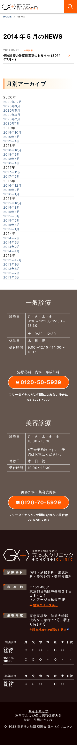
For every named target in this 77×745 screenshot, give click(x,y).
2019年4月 (11, 141)
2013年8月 (11, 269)
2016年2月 (11, 190)
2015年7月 (11, 212)
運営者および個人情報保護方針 (38, 715)
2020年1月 (11, 123)
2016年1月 (11, 194)
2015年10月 (12, 203)
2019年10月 (12, 132)
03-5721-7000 (38, 399)
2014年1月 (11, 251)
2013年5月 (11, 277)
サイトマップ (38, 711)
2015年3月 (11, 225)
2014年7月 (11, 238)
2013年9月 (11, 264)
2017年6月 (11, 176)
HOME (7, 16)
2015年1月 (11, 229)
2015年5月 (11, 220)
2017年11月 (12, 172)
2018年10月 (12, 150)
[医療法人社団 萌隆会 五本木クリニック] (20, 7)
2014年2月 (11, 247)
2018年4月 (11, 163)
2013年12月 (12, 260)
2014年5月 (11, 242)
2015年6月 (11, 216)
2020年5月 (11, 110)
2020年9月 (11, 106)
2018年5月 (11, 159)
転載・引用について (39, 720)
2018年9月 (11, 154)
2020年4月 (12, 115)
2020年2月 (11, 119)
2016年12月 (12, 185)
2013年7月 (11, 273)
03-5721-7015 (38, 519)
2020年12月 (12, 102)
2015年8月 (11, 207)
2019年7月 (11, 137)
